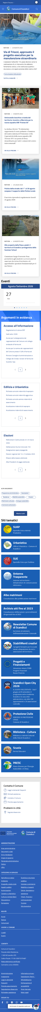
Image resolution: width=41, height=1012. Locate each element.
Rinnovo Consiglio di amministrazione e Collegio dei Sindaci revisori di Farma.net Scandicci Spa (19, 358)
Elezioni (8, 435)
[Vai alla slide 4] (21, 307)
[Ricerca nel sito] (37, 9)
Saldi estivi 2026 (11, 334)
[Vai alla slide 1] (14, 307)
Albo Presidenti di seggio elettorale (18, 462)
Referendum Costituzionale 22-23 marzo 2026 (20, 441)
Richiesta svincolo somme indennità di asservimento (19, 401)
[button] (9, 2)
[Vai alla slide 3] (19, 307)
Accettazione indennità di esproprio (18, 406)
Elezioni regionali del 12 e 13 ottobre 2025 (20, 454)
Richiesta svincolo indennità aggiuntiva (19, 395)
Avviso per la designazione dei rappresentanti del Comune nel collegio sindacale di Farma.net (19, 341)
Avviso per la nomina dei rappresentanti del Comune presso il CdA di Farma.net (19, 350)
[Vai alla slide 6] (26, 307)
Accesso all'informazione (18, 326)
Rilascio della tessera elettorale (16, 458)
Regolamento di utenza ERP (15, 330)
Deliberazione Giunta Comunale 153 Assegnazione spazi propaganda (18, 448)
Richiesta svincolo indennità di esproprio (19, 391)
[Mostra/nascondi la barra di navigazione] (3, 9)
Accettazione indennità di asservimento (19, 410)
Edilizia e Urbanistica (16, 387)
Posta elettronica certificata (10, 961)
